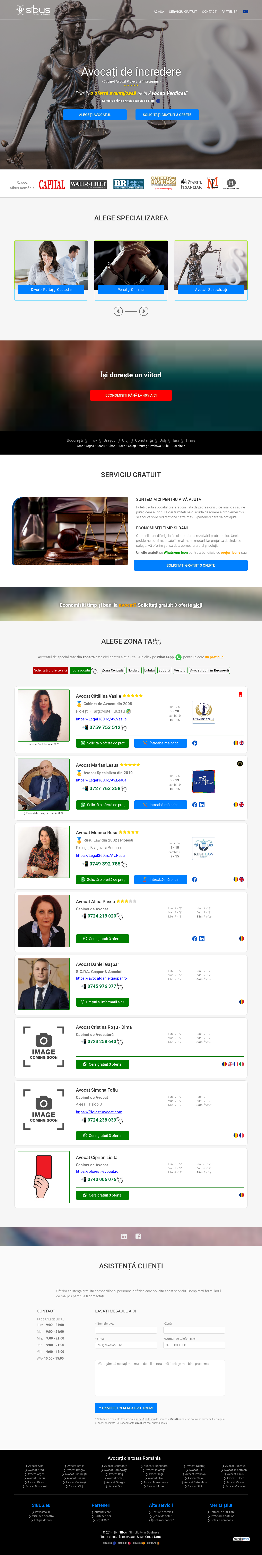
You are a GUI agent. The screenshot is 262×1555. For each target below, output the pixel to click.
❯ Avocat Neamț (194, 1466)
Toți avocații (80, 670)
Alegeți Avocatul (95, 115)
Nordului (134, 670)
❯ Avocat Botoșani (34, 1486)
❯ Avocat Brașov (74, 1470)
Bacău (101, 446)
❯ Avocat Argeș (34, 1474)
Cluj (125, 440)
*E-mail (100, 1339)
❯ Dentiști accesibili (161, 1512)
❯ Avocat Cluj (74, 1486)
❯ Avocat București (74, 1474)
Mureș (143, 446)
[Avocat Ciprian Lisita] (44, 1177)
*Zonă (167, 1323)
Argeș (90, 446)
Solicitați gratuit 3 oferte (167, 115)
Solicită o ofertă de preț (106, 743)
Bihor (111, 446)
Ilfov (93, 440)
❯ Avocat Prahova (194, 1474)
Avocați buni (209, 670)
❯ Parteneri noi (101, 1516)
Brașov (109, 440)
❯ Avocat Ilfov (154, 1478)
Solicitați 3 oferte (50, 670)
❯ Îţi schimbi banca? (161, 1520)
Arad (80, 446)
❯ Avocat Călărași (74, 1482)
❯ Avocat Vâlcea (234, 1482)
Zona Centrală (113, 670)
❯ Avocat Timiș (234, 1474)
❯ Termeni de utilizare (221, 1512)
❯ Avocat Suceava (234, 1466)
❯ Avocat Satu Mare (194, 1482)
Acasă (159, 12)
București (75, 440)
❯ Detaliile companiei (221, 1520)
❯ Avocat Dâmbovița (114, 1470)
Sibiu (167, 446)
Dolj (162, 440)
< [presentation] (118, 311)
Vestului (180, 670)
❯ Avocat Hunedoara (154, 1466)
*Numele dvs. (104, 1323)
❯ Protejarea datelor (221, 1516)
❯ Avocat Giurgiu (114, 1482)
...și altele (178, 446)
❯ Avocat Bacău (34, 1478)
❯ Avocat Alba (34, 1466)
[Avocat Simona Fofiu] (44, 1110)
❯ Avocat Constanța (114, 1466)
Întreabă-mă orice (163, 743)
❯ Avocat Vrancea (234, 1486)
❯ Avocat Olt (194, 1470)
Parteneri (230, 12)
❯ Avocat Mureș (154, 1486)
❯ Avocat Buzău (74, 1478)
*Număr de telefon (179, 1339)
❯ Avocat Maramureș (154, 1482)
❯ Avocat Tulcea (234, 1478)
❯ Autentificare (101, 1512)
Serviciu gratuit (183, 12)
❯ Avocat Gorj (114, 1486)
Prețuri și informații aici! (104, 1002)
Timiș (190, 440)
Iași (176, 440)
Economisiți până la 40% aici (131, 395)
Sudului (164, 670)
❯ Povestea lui (41, 1512)
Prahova (155, 446)
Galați (132, 446)
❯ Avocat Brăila (74, 1466)
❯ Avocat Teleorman (234, 1470)
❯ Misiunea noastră (41, 1516)
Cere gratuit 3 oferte (105, 939)
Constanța (144, 440)
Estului (149, 670)
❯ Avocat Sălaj (194, 1478)
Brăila (121, 446)
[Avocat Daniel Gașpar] (44, 984)
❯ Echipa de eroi (41, 1520)
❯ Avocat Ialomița (154, 1470)
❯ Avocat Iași (154, 1474)
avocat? (160, 605)
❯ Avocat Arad (34, 1470)
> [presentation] (143, 311)
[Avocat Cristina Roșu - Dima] (44, 1047)
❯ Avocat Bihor (34, 1482)
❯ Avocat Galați (114, 1478)
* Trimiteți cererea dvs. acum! (126, 1408)
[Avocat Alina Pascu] (44, 921)
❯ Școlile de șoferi (161, 1516)
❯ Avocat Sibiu (194, 1486)
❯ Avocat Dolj (114, 1474)
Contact (209, 12)
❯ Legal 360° (101, 1520)
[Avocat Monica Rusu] (44, 852)
